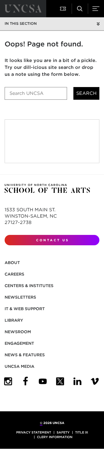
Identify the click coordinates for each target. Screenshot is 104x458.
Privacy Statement (33, 432)
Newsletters (20, 297)
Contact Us (52, 240)
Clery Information (55, 437)
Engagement (19, 343)
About (12, 262)
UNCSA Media (19, 366)
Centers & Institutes (29, 285)
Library (14, 320)
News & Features (25, 355)
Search (86, 93)
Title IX (81, 432)
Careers (14, 274)
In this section (21, 23)
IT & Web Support (25, 308)
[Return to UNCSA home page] (23, 8)
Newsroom (18, 331)
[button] (63, 9)
